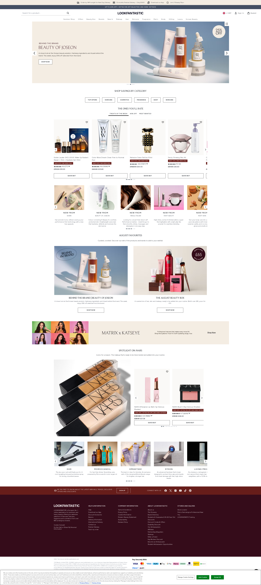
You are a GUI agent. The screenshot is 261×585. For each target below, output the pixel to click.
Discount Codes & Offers (156, 522)
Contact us (92, 524)
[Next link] (205, 207)
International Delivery (95, 522)
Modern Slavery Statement (127, 517)
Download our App (94, 512)
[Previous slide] (34, 53)
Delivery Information (95, 520)
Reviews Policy (123, 522)
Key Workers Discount (155, 539)
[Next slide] (226, 53)
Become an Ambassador (156, 542)
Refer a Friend (152, 537)
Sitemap (151, 534)
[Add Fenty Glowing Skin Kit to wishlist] (200, 122)
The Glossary (152, 512)
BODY (156, 100)
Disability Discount (154, 524)
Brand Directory (153, 515)
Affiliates (151, 529)
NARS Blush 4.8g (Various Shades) (186, 407)
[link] (239, 13)
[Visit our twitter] (170, 490)
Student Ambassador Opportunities (160, 544)
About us (151, 510)
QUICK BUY (72, 176)
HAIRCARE (108, 100)
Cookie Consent (59, 525)
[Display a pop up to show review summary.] (69, 166)
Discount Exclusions (95, 515)
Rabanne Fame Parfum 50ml (141, 157)
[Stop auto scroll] (226, 24)
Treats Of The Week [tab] (118, 114)
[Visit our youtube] (180, 490)
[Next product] (202, 398)
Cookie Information (124, 515)
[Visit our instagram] (175, 490)
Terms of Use (96, 583)
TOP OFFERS (92, 100)
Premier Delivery (93, 527)
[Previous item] (55, 149)
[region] (130, 577)
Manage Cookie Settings (186, 577)
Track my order (93, 529)
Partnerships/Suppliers (155, 532)
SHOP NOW (45, 62)
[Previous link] (55, 207)
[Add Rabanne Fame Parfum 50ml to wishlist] (162, 122)
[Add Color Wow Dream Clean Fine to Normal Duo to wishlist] (124, 122)
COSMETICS (124, 100)
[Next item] (205, 149)
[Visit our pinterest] (190, 490)
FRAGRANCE (141, 100)
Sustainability (122, 520)
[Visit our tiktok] (185, 490)
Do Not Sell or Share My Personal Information (65, 528)
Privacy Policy (122, 512)
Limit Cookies (203, 577)
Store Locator (182, 510)
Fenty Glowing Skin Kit (177, 157)
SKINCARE (169, 100)
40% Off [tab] (133, 114)
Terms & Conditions (124, 510)
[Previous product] (136, 398)
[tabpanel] (130, 149)
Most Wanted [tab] (145, 114)
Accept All (217, 577)
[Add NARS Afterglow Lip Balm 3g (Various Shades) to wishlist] (167, 371)
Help (89, 510)
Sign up (122, 490)
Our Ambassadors (154, 527)
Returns (90, 517)
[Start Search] (68, 13)
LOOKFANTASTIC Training (186, 517)
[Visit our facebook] (165, 490)
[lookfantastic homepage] (130, 13)
